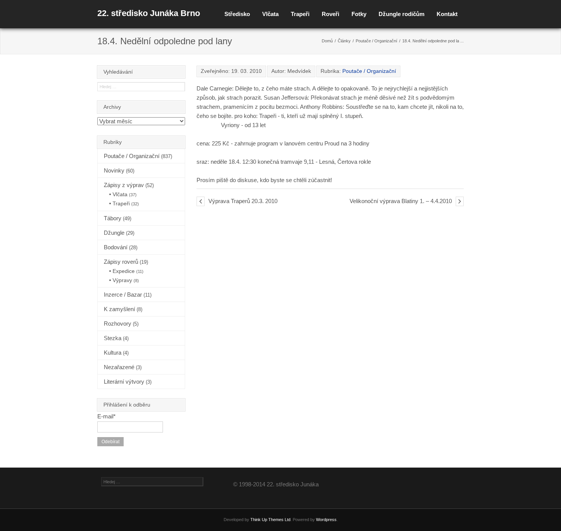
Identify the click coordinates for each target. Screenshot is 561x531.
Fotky (358, 14)
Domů (327, 41)
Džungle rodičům (401, 14)
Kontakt (447, 14)
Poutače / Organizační (376, 41)
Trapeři (300, 14)
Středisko (237, 14)
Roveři (330, 14)
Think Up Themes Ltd (270, 519)
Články (344, 41)
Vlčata (270, 14)
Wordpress (326, 519)
